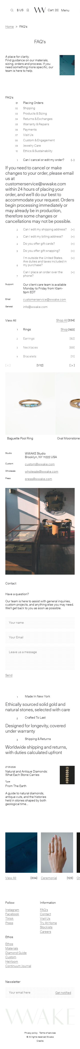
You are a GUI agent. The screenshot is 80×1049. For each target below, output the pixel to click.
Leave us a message (23, 652)
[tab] (40, 329)
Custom (10, 957)
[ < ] (7, 365)
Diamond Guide (16, 953)
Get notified (63, 992)
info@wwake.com (35, 307)
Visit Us (45, 918)
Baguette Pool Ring (20, 438)
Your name (16, 622)
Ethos (9, 944)
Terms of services (47, 1033)
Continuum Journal (18, 966)
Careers (45, 931)
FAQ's (44, 910)
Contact (45, 914)
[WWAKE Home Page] (40, 10)
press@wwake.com (38, 479)
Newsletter (12, 981)
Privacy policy (31, 1033)
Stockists (46, 927)
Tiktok (9, 918)
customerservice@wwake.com (44, 299)
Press (9, 923)
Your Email (16, 637)
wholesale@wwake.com (41, 471)
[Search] (12, 10)
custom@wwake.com (40, 464)
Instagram (12, 910)
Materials (11, 948)
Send (8, 675)
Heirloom (11, 961)
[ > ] (72, 365)
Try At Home (48, 923)
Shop (64, 329)
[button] (28, 10)
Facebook (12, 914)
